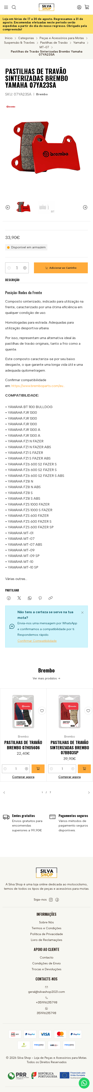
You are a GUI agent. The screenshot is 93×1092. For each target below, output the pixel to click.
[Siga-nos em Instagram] (51, 900)
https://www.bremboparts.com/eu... (38, 386)
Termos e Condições (46, 928)
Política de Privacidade (46, 934)
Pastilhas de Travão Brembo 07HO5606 (23, 745)
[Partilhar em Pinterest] (40, 598)
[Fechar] (82, 612)
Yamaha (79, 42)
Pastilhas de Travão (54, 42)
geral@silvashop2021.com (46, 992)
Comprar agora (23, 777)
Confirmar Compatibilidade (37, 641)
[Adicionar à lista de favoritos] (42, 711)
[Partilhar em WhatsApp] (29, 598)
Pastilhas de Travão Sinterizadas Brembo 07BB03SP (69, 747)
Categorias (26, 38)
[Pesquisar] (13, 7)
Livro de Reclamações (46, 940)
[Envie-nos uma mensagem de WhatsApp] (84, 1083)
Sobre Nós (46, 922)
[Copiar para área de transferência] (50, 598)
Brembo (42, 94)
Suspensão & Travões (19, 42)
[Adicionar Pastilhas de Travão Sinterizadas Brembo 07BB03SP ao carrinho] (84, 768)
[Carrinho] (86, 7)
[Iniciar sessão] (79, 7)
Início (9, 38)
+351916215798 (46, 1002)
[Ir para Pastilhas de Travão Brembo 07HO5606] (23, 711)
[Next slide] (87, 207)
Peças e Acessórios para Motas (62, 38)
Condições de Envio (46, 963)
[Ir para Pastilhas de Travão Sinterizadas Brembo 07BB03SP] (69, 711)
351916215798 (46, 1013)
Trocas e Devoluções (46, 969)
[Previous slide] (6, 207)
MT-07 (44, 47)
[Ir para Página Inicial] (46, 7)
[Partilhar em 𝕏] (19, 598)
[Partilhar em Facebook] (8, 598)
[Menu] (6, 7)
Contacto (46, 957)
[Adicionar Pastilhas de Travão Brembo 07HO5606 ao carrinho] (38, 768)
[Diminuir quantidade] (9, 268)
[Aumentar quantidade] (25, 268)
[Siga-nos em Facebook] (57, 900)
